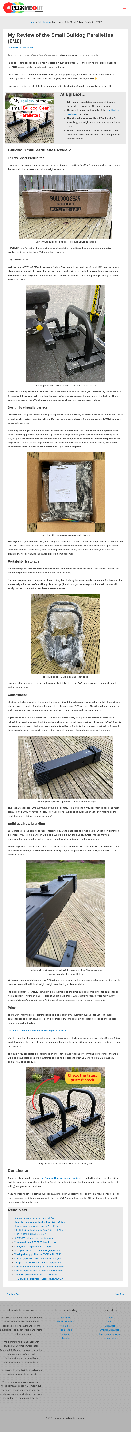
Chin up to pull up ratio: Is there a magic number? (39, 1270)
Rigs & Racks (65, 1330)
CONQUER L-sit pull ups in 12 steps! (32, 1246)
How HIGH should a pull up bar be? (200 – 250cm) (40, 1222)
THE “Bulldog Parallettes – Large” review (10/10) (39, 1279)
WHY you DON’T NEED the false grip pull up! (37, 1250)
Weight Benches (65, 1321)
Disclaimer (109, 1326)
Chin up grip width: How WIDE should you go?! (38, 1258)
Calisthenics (15, 47)
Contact (110, 1317)
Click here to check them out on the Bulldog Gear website (37, 1030)
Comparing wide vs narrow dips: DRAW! (34, 1218)
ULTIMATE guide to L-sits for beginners (34, 1238)
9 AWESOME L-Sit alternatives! (30, 1234)
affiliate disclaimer (69, 55)
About (110, 1321)
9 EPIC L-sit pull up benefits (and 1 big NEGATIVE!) (40, 1230)
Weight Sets (65, 1326)
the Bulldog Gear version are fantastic (61, 1178)
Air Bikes (65, 1317)
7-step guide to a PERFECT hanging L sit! (35, 1242)
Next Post (121, 1294)
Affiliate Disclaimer (109, 1330)
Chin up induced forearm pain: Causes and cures (39, 1266)
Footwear (65, 1334)
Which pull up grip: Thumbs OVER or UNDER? (37, 1254)
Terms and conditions (109, 1334)
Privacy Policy (110, 1338)
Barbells (65, 1338)
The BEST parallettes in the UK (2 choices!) (36, 1274)
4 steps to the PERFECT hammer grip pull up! (37, 1262)
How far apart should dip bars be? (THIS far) (36, 1226)
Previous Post (12, 1294)
